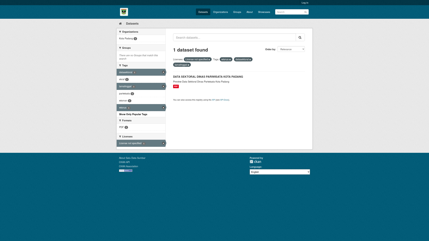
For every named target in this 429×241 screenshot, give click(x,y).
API (213, 99)
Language (255, 166)
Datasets (203, 12)
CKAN (255, 161)
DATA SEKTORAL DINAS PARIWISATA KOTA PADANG (208, 76)
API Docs (224, 99)
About (250, 12)
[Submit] (305, 11)
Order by (270, 49)
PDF (176, 86)
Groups (237, 12)
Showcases (264, 12)
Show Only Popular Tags (133, 114)
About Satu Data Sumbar (132, 157)
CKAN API (124, 162)
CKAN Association (128, 166)
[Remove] (209, 59)
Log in (305, 2)
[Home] (120, 23)
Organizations (220, 12)
